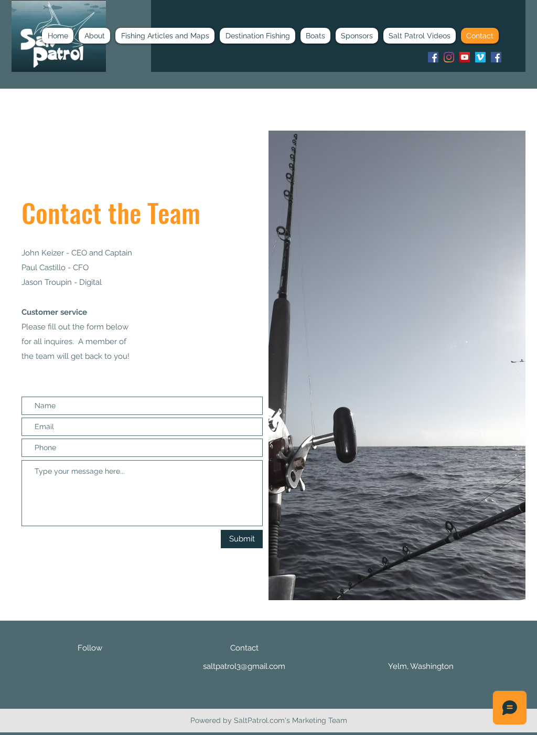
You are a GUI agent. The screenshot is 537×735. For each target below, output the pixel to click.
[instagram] (449, 57)
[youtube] (464, 57)
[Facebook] (433, 57)
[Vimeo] (480, 57)
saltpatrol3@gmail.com (244, 666)
